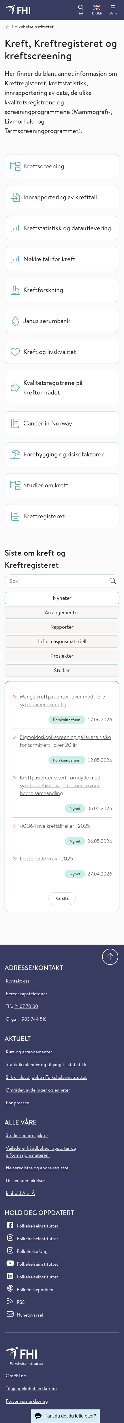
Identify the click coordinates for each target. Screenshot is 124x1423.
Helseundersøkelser (25, 1180)
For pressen (17, 1102)
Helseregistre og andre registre (37, 1167)
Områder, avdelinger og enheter (38, 1090)
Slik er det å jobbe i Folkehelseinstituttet (46, 1077)
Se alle (62, 898)
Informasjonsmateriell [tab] (62, 641)
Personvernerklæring (27, 1401)
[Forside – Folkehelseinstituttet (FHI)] (18, 9)
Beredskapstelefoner (26, 993)
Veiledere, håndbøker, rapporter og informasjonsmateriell (41, 1151)
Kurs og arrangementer (29, 1051)
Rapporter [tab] (62, 627)
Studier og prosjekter (27, 1135)
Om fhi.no (16, 1375)
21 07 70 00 (26, 1006)
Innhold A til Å (20, 1193)
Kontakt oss (18, 981)
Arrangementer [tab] (62, 612)
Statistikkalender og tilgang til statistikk (46, 1064)
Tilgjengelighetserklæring (31, 1388)
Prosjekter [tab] (62, 655)
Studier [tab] (62, 670)
